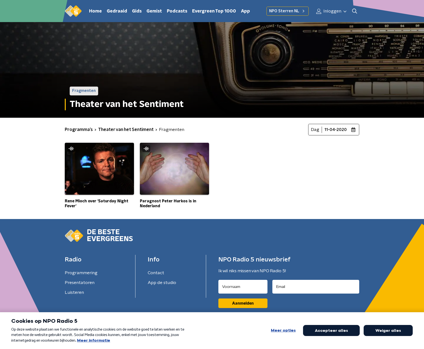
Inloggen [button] (331, 11)
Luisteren (74, 292)
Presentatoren (79, 283)
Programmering (81, 273)
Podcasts (177, 11)
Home (95, 11)
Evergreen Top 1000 (214, 11)
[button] (354, 11)
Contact (156, 273)
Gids (137, 11)
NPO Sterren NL (284, 11)
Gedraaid (117, 11)
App (245, 11)
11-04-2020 (335, 130)
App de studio (162, 283)
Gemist (154, 11)
